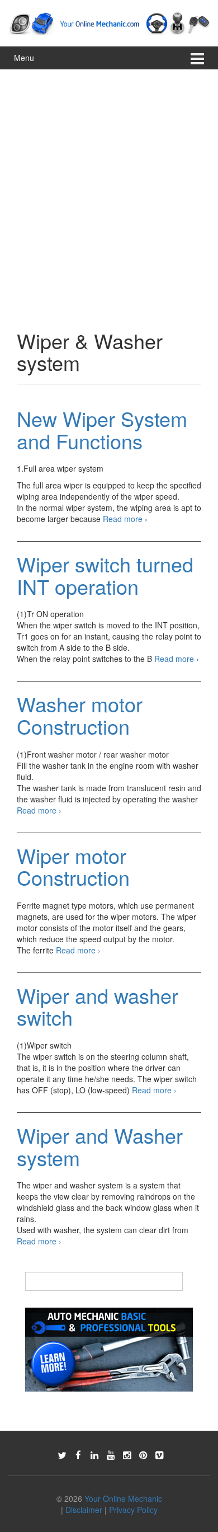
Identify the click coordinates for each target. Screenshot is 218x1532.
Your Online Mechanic (123, 1498)
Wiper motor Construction (73, 866)
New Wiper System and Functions (102, 429)
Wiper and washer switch (97, 1006)
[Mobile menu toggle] (197, 57)
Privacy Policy (133, 1509)
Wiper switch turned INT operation (105, 574)
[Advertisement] (109, 184)
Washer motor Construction (80, 714)
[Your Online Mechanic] (109, 21)
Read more (125, 518)
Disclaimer (83, 1509)
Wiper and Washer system (100, 1146)
